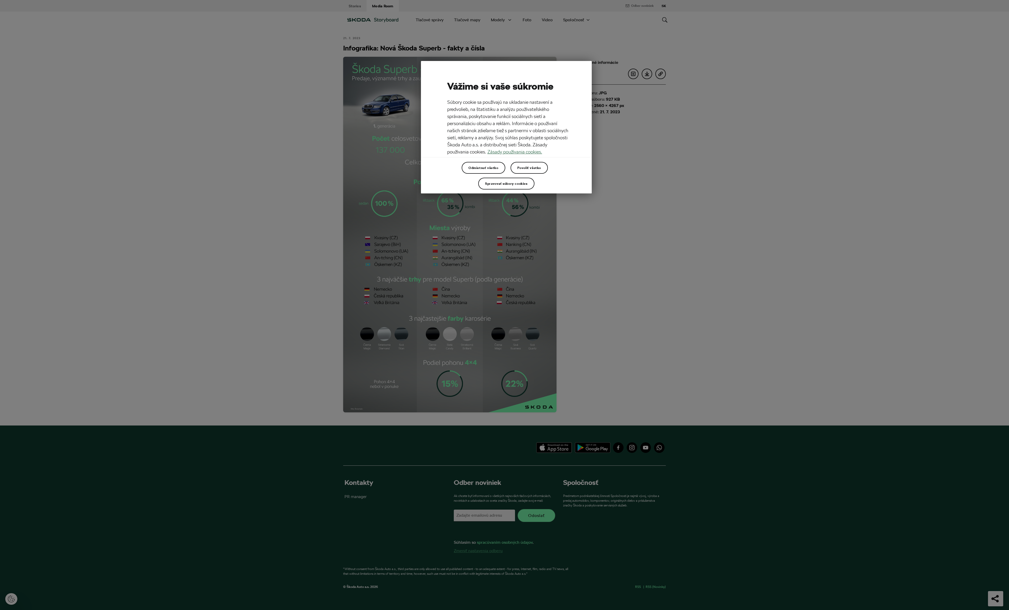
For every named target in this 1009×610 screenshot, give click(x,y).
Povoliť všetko (529, 168)
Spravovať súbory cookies (506, 183)
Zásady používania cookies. (514, 152)
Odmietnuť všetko (483, 168)
